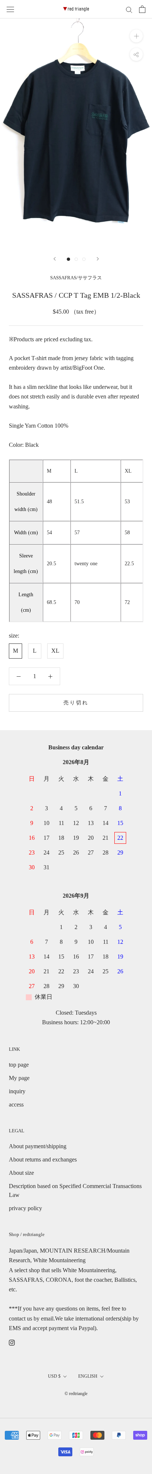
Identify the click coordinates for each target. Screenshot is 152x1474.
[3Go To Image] (84, 259)
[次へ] (98, 258)
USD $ (54, 1376)
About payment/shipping (37, 1146)
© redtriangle (76, 1393)
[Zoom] (136, 36)
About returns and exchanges (43, 1159)
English (87, 1376)
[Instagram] (12, 1342)
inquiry (17, 1091)
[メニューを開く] (10, 9)
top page (19, 1065)
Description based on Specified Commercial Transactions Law (75, 1190)
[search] (129, 9)
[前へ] (54, 258)
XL (55, 651)
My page (19, 1078)
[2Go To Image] (76, 259)
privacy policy (25, 1208)
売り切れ (75, 702)
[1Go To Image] (68, 259)
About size (21, 1173)
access (16, 1104)
